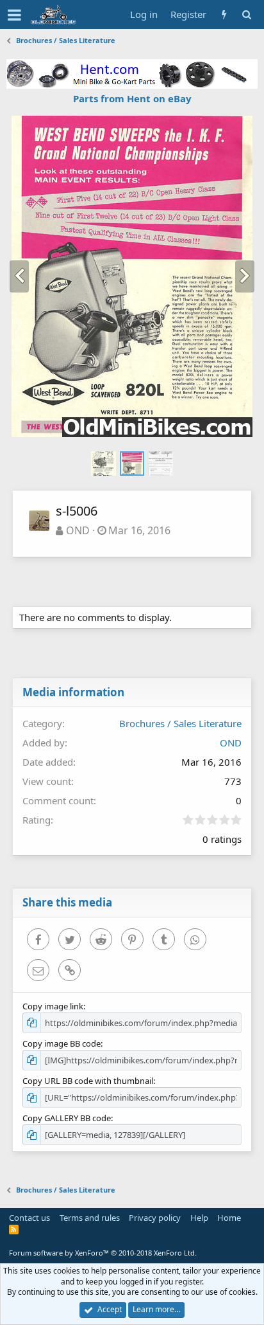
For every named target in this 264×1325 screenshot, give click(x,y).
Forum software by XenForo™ (103, 1252)
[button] (14, 15)
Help (199, 1217)
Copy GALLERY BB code (66, 1118)
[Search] (246, 14)
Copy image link (52, 1006)
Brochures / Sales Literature (180, 723)
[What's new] (224, 14)
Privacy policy (155, 1217)
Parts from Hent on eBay (132, 98)
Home (229, 1217)
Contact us (29, 1217)
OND (78, 530)
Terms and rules (90, 1217)
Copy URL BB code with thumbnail (87, 1080)
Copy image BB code (61, 1043)
